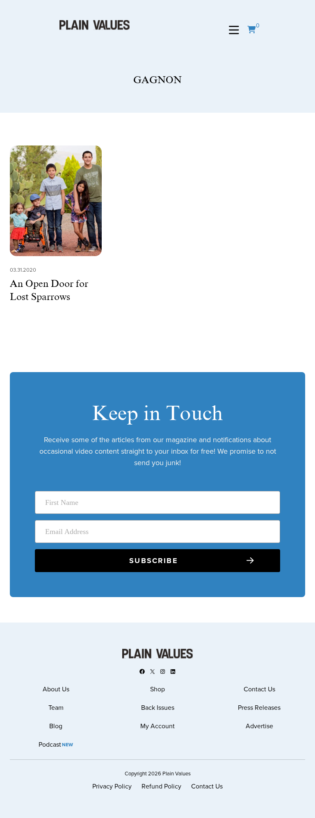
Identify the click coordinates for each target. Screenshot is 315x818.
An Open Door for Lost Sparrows (49, 290)
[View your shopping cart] (251, 30)
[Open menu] (234, 30)
